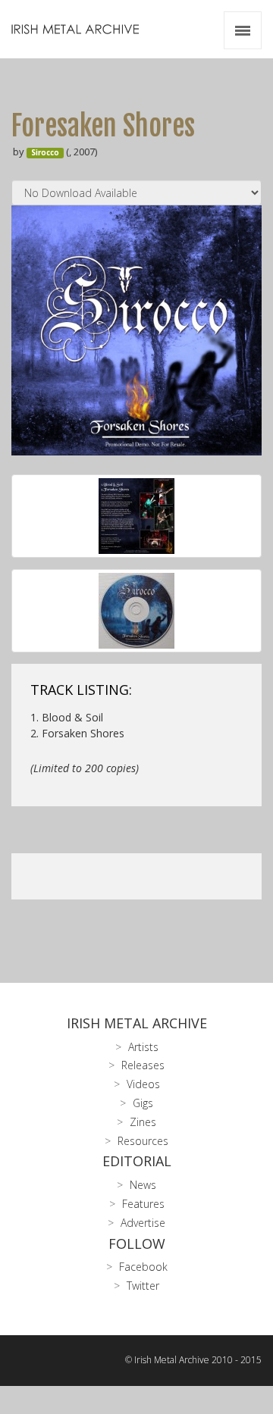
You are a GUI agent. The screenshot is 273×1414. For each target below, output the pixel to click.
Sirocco (45, 153)
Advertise (143, 1222)
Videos (143, 1084)
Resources (143, 1141)
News (143, 1185)
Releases (143, 1065)
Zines (143, 1122)
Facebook (143, 1266)
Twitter (143, 1285)
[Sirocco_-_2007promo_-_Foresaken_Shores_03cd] (136, 610)
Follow (136, 1243)
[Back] (136, 516)
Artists (143, 1047)
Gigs (143, 1103)
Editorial (136, 1161)
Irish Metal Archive (137, 1023)
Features (143, 1204)
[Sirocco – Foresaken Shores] (136, 330)
